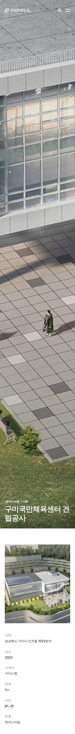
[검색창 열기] (59, 10)
